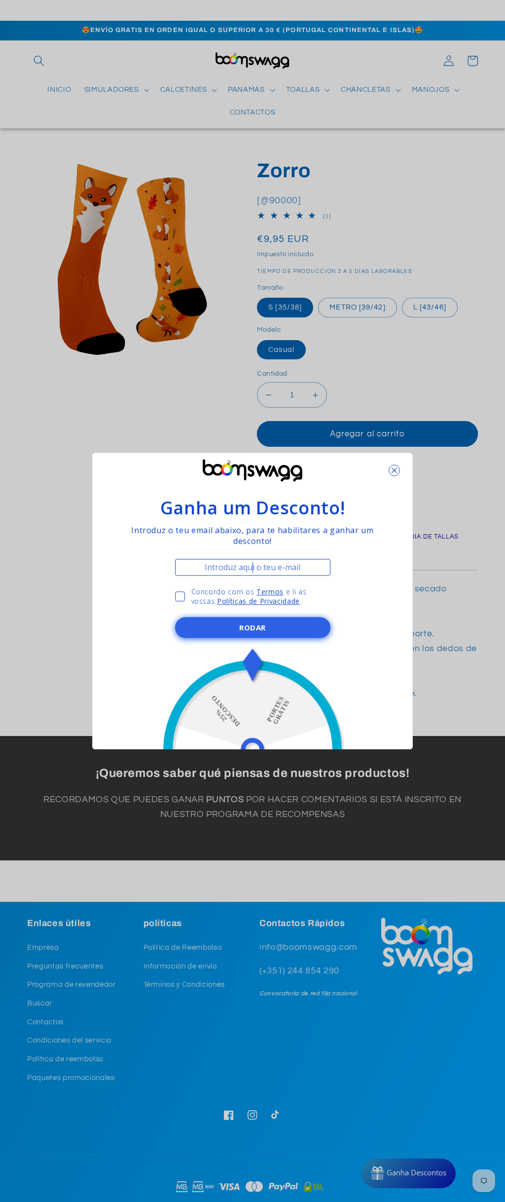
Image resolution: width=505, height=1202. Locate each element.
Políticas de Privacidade (258, 601)
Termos (270, 591)
